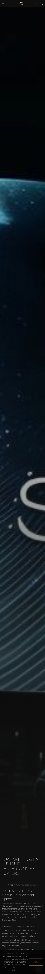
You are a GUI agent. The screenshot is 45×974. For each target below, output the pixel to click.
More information (10, 970)
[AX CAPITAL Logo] (20, 3)
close (36, 962)
